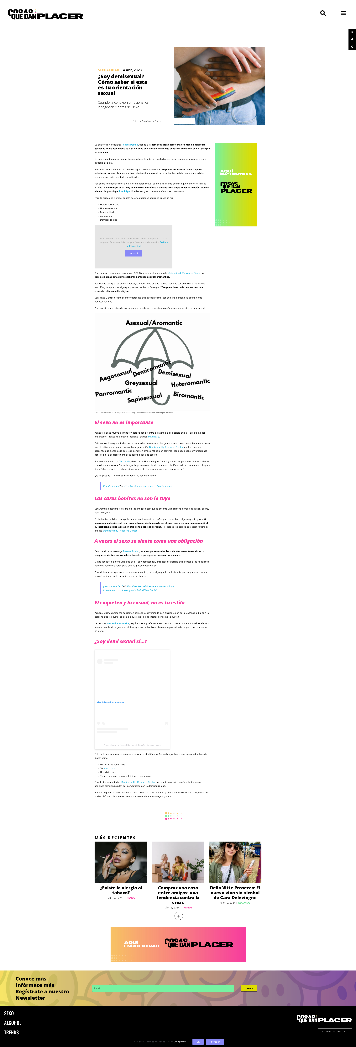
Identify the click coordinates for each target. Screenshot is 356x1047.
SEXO (9, 1013)
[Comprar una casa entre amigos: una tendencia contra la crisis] (178, 862)
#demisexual (139, 586)
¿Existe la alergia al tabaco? (121, 890)
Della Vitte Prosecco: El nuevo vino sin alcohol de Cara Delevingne (235, 892)
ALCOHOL (12, 1022)
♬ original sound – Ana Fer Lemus (154, 486)
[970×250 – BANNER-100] (178, 928)
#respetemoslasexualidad (160, 586)
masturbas (109, 768)
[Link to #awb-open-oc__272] (323, 13)
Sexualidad (108, 70)
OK (198, 1041)
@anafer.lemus (110, 486)
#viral (133, 486)
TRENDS (11, 1032)
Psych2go (124, 191)
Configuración (180, 1042)
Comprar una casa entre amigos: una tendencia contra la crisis (178, 895)
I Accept (133, 253)
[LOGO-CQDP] (45, 10)
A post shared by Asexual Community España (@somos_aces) (132, 745)
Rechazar (215, 1041)
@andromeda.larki (112, 586)
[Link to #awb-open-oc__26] (343, 13)
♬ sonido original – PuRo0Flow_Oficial (135, 590)
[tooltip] (352, 31)
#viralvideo (109, 590)
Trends (130, 897)
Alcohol (244, 902)
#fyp (126, 486)
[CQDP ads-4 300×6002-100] (236, 144)
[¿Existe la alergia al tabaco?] (121, 862)
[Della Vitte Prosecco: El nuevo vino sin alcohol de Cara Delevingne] (235, 862)
